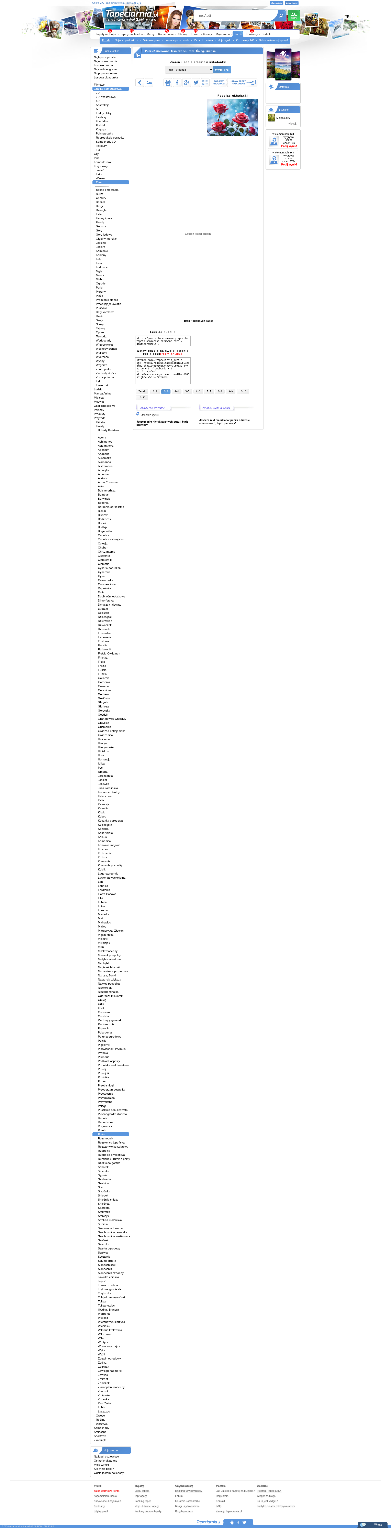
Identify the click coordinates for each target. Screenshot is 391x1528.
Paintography (104, 133)
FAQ (218, 1506)
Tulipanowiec (106, 1305)
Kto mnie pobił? (245, 40)
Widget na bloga (266, 1495)
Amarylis (103, 470)
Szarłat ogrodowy (109, 1248)
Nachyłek (104, 963)
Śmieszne (100, 1431)
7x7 (209, 391)
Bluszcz (103, 515)
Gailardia (104, 678)
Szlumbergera (107, 1260)
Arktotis (103, 478)
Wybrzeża (102, 356)
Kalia (101, 800)
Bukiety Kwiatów (108, 430)
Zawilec (103, 1374)
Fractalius (102, 121)
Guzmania (104, 726)
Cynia (101, 576)
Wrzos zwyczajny (109, 1346)
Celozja (103, 543)
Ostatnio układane (105, 1460)
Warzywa (102, 1423)
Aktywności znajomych (107, 1501)
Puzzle (238, 34)
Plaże (99, 295)
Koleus (102, 836)
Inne (97, 158)
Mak (100, 918)
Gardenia (104, 682)
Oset (101, 1008)
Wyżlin (102, 1354)
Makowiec (104, 922)
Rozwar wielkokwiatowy (113, 1146)
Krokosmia (105, 853)
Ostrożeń (104, 1012)
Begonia (103, 502)
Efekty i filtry (103, 113)
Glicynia (103, 702)
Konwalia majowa (109, 845)
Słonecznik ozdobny (111, 1273)
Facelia (102, 645)
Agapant (103, 453)
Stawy (100, 324)
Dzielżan (103, 612)
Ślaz (100, 1187)
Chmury (101, 197)
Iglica (101, 763)
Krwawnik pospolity (110, 865)
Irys (100, 767)
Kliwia (101, 812)
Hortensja (104, 759)
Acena (102, 437)
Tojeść (102, 1281)
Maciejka (103, 914)
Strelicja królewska (110, 1220)
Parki (99, 287)
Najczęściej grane (105, 69)
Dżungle (101, 210)
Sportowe (100, 1436)
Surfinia (103, 1224)
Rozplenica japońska (111, 1142)
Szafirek (103, 1240)
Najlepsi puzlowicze (126, 40)
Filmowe (99, 84)
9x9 (230, 391)
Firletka (103, 657)
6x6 (198, 391)
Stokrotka (104, 1211)
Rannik (102, 1118)
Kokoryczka (105, 832)
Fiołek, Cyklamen (109, 653)
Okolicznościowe (104, 405)
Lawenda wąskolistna (111, 877)
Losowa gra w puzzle (177, 40)
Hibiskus (103, 751)
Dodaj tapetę (141, 1490)
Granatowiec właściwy (112, 718)
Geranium (104, 690)
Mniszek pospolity (109, 955)
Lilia (100, 898)
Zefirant (103, 1378)
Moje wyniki (224, 40)
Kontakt (220, 1501)
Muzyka (99, 401)
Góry (99, 230)
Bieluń (102, 510)
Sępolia (103, 1175)
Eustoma (103, 641)
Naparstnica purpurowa (113, 971)
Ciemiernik (105, 559)
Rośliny (100, 1419)
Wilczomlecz (106, 1334)
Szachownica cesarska (112, 1232)
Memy (151, 34)
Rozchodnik (105, 1138)
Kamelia (103, 808)
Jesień (100, 170)
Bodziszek (104, 519)
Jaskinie (101, 242)
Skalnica (103, 1183)
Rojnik (102, 1130)
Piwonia (103, 1052)
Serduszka (105, 1179)
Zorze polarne (105, 377)
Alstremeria (105, 466)
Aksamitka (104, 457)
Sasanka (103, 1171)
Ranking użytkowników (188, 1490)
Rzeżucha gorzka (109, 1162)
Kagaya (101, 129)
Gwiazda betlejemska (111, 731)
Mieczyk (103, 938)
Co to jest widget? (267, 1501)
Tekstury (101, 145)
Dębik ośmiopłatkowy (111, 596)
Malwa (102, 926)
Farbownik (104, 649)
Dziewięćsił (105, 616)
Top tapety (140, 1495)
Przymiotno (105, 1101)
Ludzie (98, 389)
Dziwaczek (105, 625)
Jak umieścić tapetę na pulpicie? (235, 1490)
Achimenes (105, 441)
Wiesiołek (104, 1325)
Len (100, 881)
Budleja (103, 527)
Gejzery (101, 226)
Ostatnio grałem (203, 40)
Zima (99, 182)
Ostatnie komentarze (187, 1501)
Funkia (102, 673)
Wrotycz (103, 1342)
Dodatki (266, 34)
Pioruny (101, 291)
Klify (98, 259)
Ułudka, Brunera (108, 1309)
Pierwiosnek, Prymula (112, 1048)
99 (195, 30)
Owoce (100, 1415)
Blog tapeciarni (184, 1511)
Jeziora (100, 246)
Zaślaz (102, 1362)
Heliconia (104, 739)
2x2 (155, 391)
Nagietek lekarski (109, 967)
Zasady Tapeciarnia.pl (229, 1511)
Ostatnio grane (151, 40)
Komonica (104, 841)
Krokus (102, 857)
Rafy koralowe (105, 312)
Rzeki (99, 316)
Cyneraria (104, 572)
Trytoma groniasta (109, 1289)
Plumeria (103, 1057)
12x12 (142, 397)
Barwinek (104, 498)
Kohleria (103, 828)
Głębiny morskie (106, 238)
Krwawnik (104, 861)
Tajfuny (100, 328)
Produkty (99, 413)
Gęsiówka (104, 698)
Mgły (99, 271)
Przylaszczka (106, 1097)
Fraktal (100, 125)
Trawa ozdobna (108, 1285)
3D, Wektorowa (106, 96)
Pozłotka (103, 1077)
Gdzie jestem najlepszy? (273, 40)
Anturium (104, 474)
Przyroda (99, 418)
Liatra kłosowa (107, 894)
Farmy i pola (104, 218)
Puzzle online (111, 51)
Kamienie (102, 250)
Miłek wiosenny (108, 951)
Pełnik (102, 1040)
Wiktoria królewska (110, 1330)
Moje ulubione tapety (146, 1506)
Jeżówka (103, 783)
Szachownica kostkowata (114, 1236)
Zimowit (103, 1391)
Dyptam (103, 608)
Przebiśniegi (106, 1085)
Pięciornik (104, 1044)
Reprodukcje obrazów (110, 137)
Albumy (182, 34)
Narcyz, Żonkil (107, 975)
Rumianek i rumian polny (114, 1158)
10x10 (242, 391)
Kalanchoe (105, 796)
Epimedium (105, 633)
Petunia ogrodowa (109, 1036)
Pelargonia (105, 1032)
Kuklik (101, 869)
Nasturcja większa (109, 979)
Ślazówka (104, 1191)
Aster (101, 486)
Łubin (101, 1407)
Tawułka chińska (108, 1277)
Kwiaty (100, 426)
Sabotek (103, 1167)
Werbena (104, 1313)
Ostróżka (104, 1016)
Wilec (101, 1338)
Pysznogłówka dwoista (112, 1114)
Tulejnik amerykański (111, 1297)
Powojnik (103, 1073)
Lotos (101, 906)
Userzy (207, 34)
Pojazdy (99, 409)
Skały (99, 320)
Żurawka (103, 1399)
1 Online (284, 109)
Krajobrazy (101, 166)
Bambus (103, 494)
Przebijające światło (108, 303)
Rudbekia (104, 1150)
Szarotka (103, 1244)
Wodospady (103, 340)
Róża (101, 1134)
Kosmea (103, 849)
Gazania (103, 686)
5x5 (187, 391)
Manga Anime (103, 393)
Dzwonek (104, 629)
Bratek (102, 523)
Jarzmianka (105, 775)
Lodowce (102, 267)
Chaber (103, 547)
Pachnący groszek (110, 1020)
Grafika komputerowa (108, 88)
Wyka (101, 1350)
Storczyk (103, 1215)
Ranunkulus (105, 1122)
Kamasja (103, 804)
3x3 (166, 391)
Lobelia (102, 902)
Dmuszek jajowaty (109, 604)
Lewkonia (104, 889)
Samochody (101, 1427)
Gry (96, 153)
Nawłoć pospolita (109, 983)
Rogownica (105, 1126)
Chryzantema (106, 551)
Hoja (101, 755)
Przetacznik (105, 1093)
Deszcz (100, 202)
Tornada (101, 336)
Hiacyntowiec (106, 747)
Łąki (98, 381)
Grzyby (100, 422)
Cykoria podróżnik (109, 568)
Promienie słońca (107, 299)
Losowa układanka (106, 77)
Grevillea (103, 722)
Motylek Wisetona (109, 959)
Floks (101, 661)
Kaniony (101, 255)
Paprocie (103, 1028)
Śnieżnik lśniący (108, 1199)
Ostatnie (284, 86)
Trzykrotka (104, 1293)
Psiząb (102, 1105)
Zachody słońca (106, 373)
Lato (99, 174)
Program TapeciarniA (269, 1490)
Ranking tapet (142, 1501)
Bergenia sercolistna (111, 506)
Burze (99, 193)
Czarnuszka (105, 580)
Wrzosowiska (104, 344)
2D (98, 92)
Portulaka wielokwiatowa (113, 1065)
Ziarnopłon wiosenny (111, 1387)
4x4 (177, 391)
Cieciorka (104, 555)
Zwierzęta (100, 1440)
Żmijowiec (104, 1395)
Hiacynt (103, 743)
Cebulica (103, 535)
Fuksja (102, 669)
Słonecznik (105, 1268)
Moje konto (223, 34)
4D (98, 100)
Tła (98, 149)
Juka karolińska (108, 788)
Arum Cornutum (108, 482)
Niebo (99, 279)
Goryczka (104, 710)
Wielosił (103, 1317)
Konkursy (252, 34)
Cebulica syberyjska (111, 539)
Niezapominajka (108, 991)
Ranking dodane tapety (147, 1511)
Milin (101, 947)
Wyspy (100, 360)
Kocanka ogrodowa (110, 820)
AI (97, 109)
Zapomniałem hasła (105, 1495)
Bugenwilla (105, 531)
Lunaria (103, 910)
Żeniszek (104, 1383)
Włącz (378, 1524)
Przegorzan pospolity (111, 1089)
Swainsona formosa (110, 1228)
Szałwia (103, 1252)
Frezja (102, 665)
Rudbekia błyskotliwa (111, 1154)
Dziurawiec (105, 620)
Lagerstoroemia (108, 873)
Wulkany (101, 352)
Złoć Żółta (104, 1403)
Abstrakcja (102, 105)
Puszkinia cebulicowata (113, 1110)
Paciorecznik (106, 1024)
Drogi (99, 206)
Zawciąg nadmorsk (110, 1370)
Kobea (102, 816)
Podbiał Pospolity (109, 1061)
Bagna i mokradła (107, 189)
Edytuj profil (101, 1511)
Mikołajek (104, 942)
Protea (102, 1081)
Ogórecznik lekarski (110, 995)
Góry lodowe (104, 234)
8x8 (220, 391)
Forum (195, 34)
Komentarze (166, 34)
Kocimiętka (105, 824)
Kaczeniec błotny (109, 792)
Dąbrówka (104, 588)
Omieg (102, 999)
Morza (100, 275)
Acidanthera (105, 445)
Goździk (103, 714)
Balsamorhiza (106, 490)
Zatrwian (103, 1366)
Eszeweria (104, 637)
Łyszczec (104, 1411)
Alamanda (104, 462)
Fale (99, 214)
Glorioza (103, 706)
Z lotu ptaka (103, 369)
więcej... (293, 123)
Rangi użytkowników (187, 1506)
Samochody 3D (106, 141)
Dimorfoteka (106, 600)
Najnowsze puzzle (105, 61)
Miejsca (99, 397)
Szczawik (104, 1256)
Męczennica (105, 934)
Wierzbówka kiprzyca (111, 1321)
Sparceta (104, 1207)
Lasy (99, 263)
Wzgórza (101, 365)
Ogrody (100, 283)
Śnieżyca (104, 1203)
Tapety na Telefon (131, 34)
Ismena (103, 771)
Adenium (103, 449)
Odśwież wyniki (149, 414)
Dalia (101, 592)
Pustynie (101, 308)
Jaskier (102, 779)
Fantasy (101, 117)
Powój (102, 1069)
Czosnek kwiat (107, 584)
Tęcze (100, 332)
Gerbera (103, 694)
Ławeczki (102, 385)
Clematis (103, 563)
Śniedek (103, 1195)
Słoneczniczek (107, 1264)
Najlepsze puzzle (105, 57)
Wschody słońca (106, 348)
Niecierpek (105, 987)
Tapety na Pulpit (106, 34)
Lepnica (103, 885)
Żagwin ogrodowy (109, 1358)
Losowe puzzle (103, 65)
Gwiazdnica (105, 735)
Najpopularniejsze (105, 73)
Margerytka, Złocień (111, 930)
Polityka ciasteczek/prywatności (276, 1506)
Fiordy (100, 222)
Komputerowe (103, 162)
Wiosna (100, 178)
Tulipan (102, 1301)
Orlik (101, 1004)
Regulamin (222, 1495)
